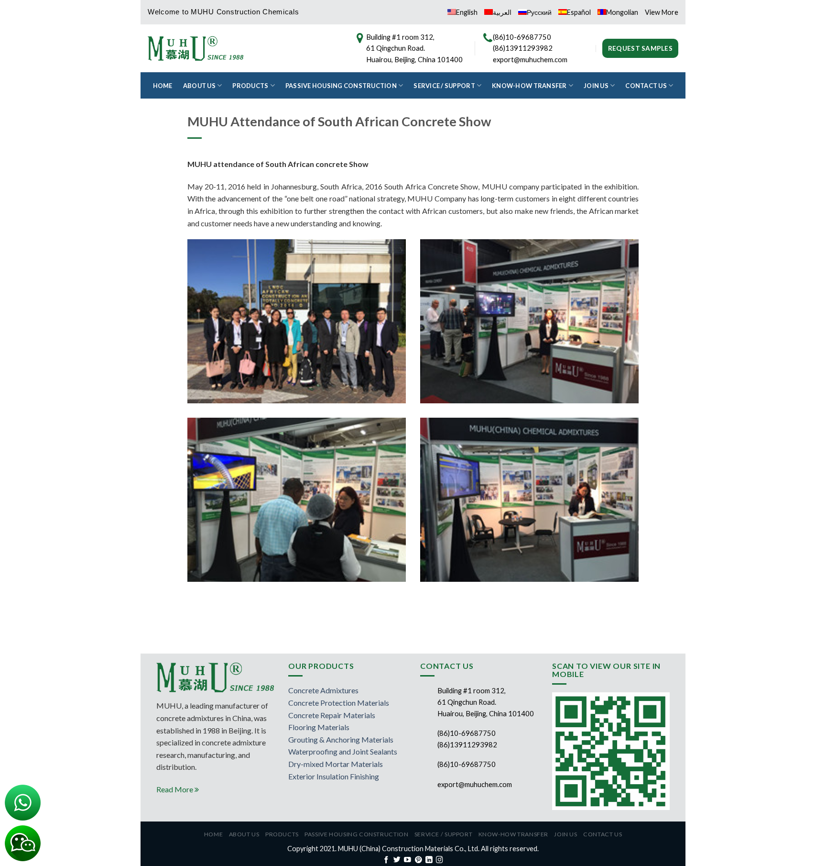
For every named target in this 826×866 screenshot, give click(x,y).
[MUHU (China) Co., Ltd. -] (195, 48)
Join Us (596, 85)
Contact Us (646, 85)
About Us (199, 85)
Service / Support (444, 85)
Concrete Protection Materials (338, 702)
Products (250, 85)
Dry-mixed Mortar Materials (335, 763)
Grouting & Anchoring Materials (340, 739)
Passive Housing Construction (341, 85)
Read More (175, 789)
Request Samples (640, 48)
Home (163, 85)
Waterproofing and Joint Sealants (342, 751)
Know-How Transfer (529, 85)
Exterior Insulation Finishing (333, 776)
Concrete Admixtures (323, 690)
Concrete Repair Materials (331, 715)
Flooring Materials (318, 727)
